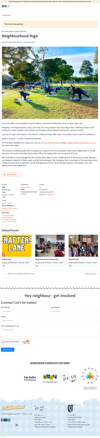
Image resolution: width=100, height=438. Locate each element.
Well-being (12, 219)
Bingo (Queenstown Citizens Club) (46, 259)
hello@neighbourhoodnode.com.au (81, 143)
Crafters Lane (6, 259)
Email (3, 317)
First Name (5, 307)
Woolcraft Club (74, 259)
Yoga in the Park (7, 203)
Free (3, 215)
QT (40, 187)
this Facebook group (49, 143)
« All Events (6, 15)
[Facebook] (2, 420)
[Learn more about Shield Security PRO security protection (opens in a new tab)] (3, 434)
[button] (16, 425)
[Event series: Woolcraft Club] (70, 265)
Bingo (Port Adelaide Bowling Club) (21, 274)
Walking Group (90, 274)
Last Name (55, 307)
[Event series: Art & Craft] (3, 265)
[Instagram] (5, 420)
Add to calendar (12, 174)
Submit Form (7, 350)
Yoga (3, 221)
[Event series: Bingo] (37, 265)
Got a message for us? (10, 326)
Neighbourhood (7, 208)
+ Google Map (49, 194)
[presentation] (16, 246)
